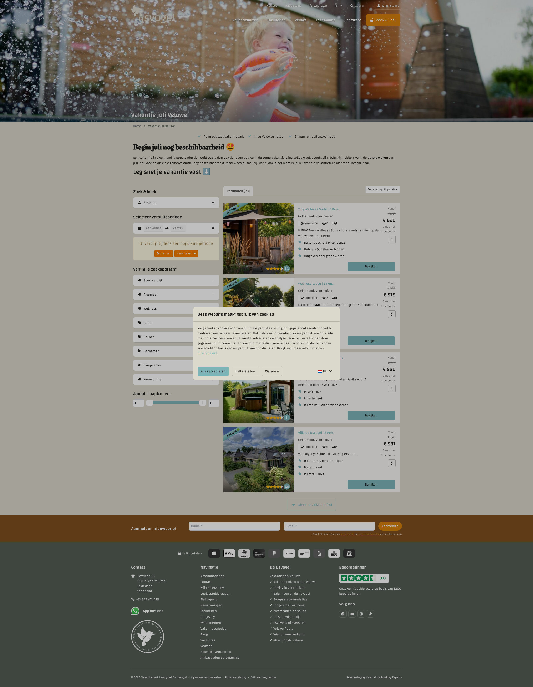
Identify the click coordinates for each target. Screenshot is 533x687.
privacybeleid (207, 353)
